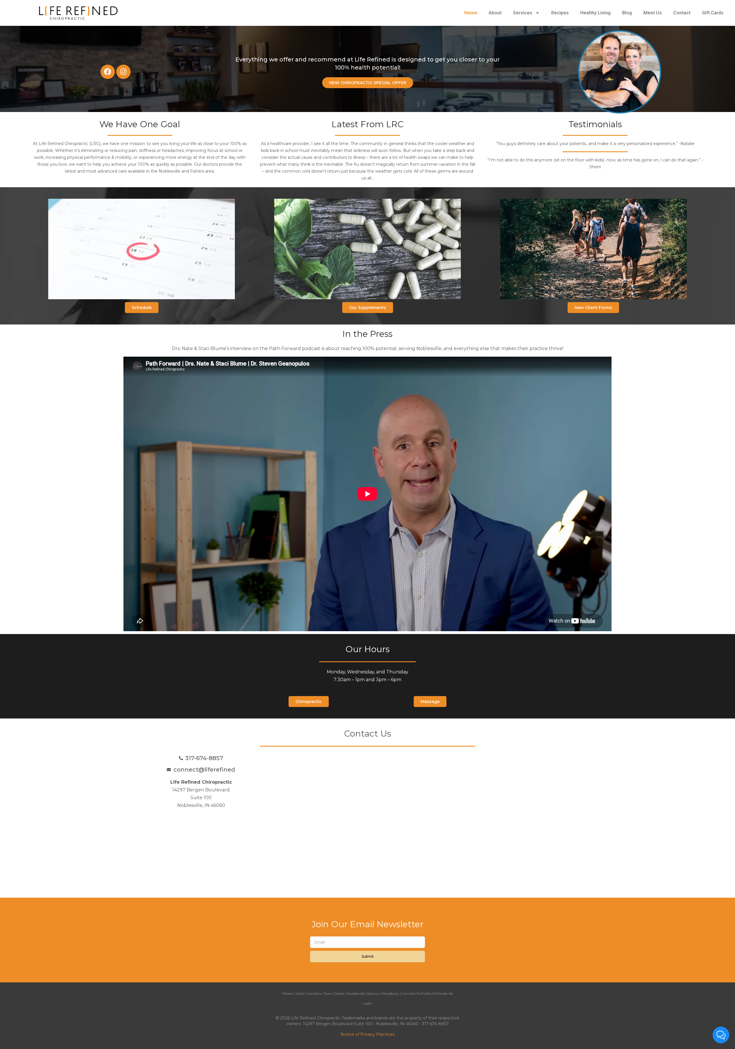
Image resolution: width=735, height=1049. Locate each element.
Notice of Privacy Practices (367, 1034)
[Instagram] (123, 72)
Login (367, 1003)
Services (522, 13)
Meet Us (652, 13)
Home (470, 13)
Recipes (560, 13)
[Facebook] (107, 72)
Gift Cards (713, 13)
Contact (681, 13)
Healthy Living (595, 13)
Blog (627, 13)
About (495, 13)
